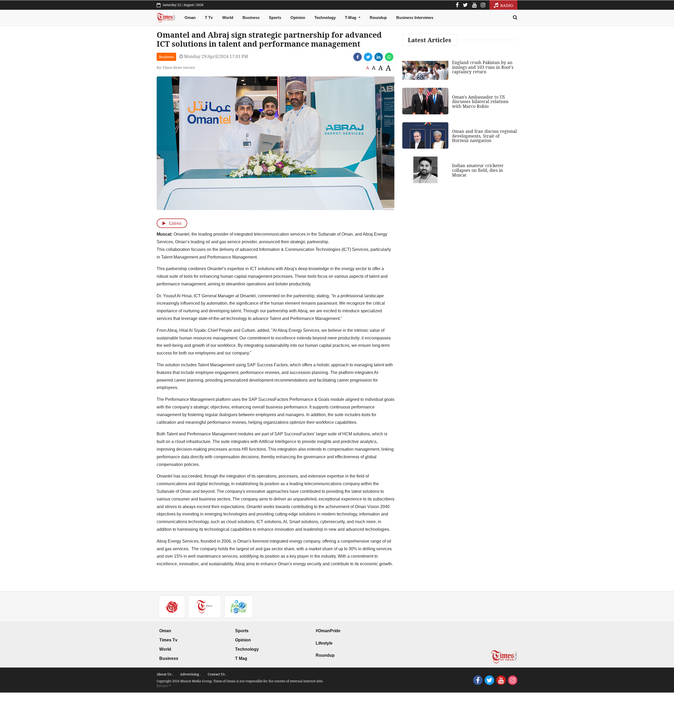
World (227, 17)
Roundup (378, 17)
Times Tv (168, 640)
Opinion (297, 17)
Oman (190, 17)
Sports (275, 17)
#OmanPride (328, 631)
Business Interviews (414, 17)
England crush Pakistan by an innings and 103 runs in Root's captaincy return (482, 67)
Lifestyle (324, 643)
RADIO (506, 5)
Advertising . (190, 674)
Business (251, 17)
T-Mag (351, 17)
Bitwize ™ (164, 686)
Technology (325, 17)
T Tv (209, 17)
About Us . (165, 674)
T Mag (241, 658)
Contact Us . (217, 674)
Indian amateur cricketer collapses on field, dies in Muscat (478, 170)
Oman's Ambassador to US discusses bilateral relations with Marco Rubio (480, 101)
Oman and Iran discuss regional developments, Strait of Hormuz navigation (484, 135)
